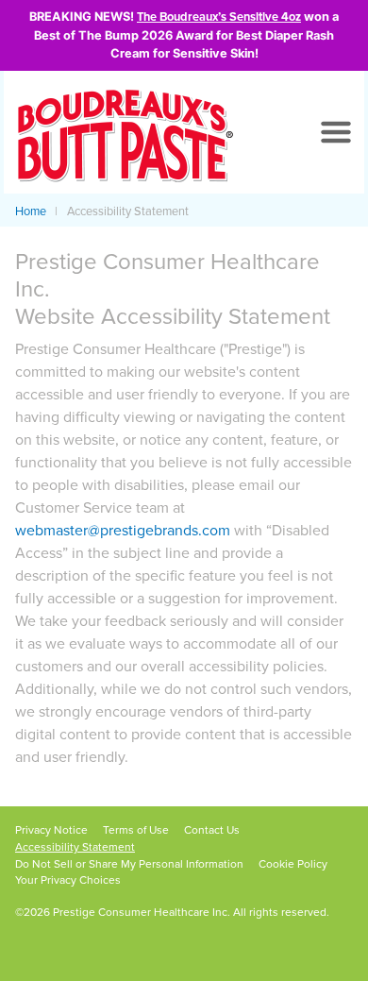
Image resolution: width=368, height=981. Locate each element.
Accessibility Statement (75, 847)
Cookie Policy (293, 864)
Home (30, 211)
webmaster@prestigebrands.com (122, 530)
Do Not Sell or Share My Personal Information (129, 864)
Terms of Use (136, 830)
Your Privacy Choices (68, 880)
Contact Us (212, 830)
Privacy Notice (51, 830)
